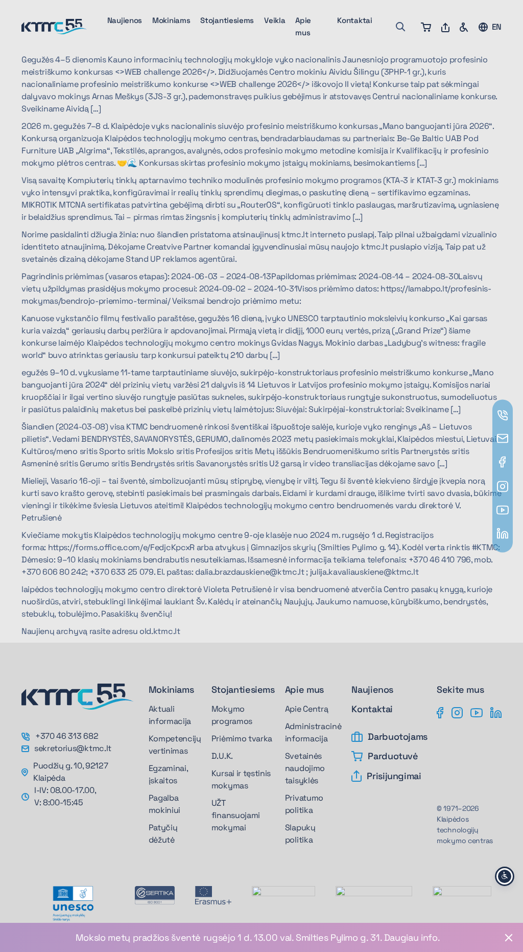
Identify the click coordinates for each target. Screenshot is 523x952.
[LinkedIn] (496, 712)
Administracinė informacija (313, 732)
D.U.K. (222, 756)
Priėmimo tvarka (241, 738)
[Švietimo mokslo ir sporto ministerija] (283, 899)
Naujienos (124, 20)
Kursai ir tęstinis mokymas (241, 779)
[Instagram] (457, 712)
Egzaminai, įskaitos (168, 774)
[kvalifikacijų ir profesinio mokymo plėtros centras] (462, 896)
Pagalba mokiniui (164, 803)
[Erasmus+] (213, 895)
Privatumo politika (304, 803)
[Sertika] (155, 895)
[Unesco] (73, 903)
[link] (261, 937)
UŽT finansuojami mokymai (235, 815)
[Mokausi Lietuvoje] (374, 896)
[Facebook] (440, 712)
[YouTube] (476, 712)
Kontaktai (354, 20)
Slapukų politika (300, 833)
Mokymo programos (231, 715)
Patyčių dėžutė (163, 833)
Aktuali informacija (170, 715)
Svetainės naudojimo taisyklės (305, 768)
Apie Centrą (306, 709)
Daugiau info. (412, 937)
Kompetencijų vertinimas (175, 744)
